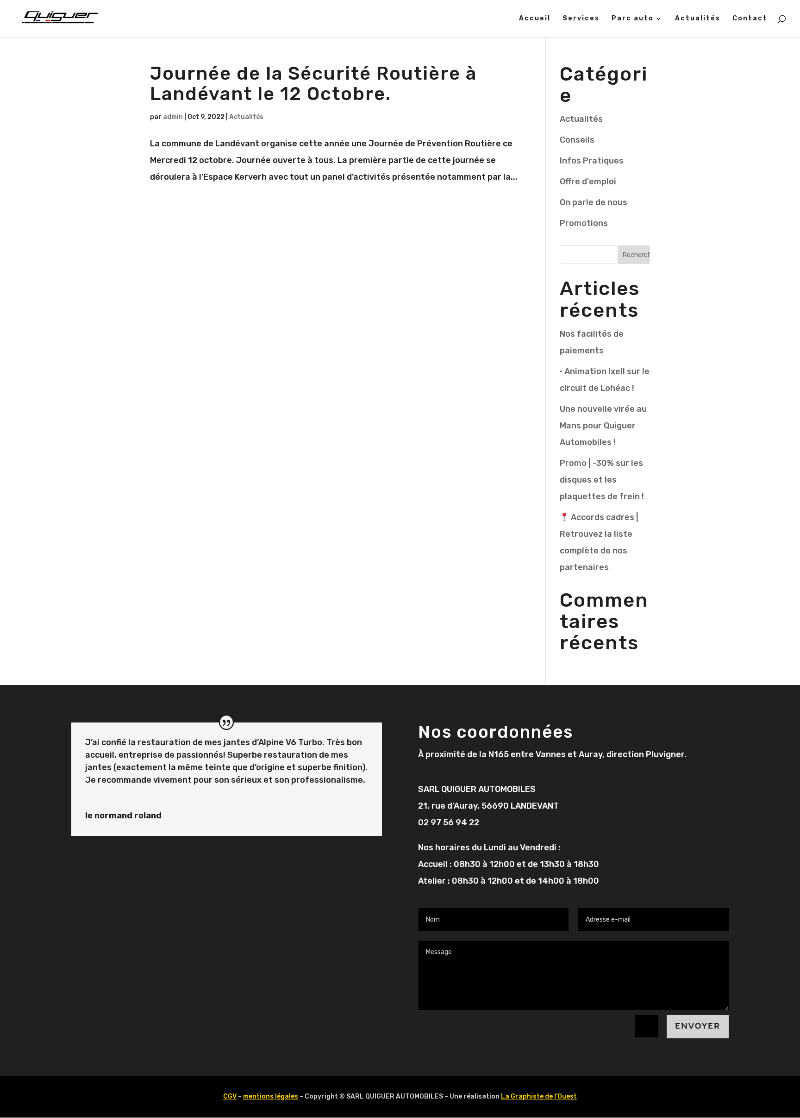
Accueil (534, 18)
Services (581, 18)
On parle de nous (593, 202)
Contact (750, 18)
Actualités (697, 18)
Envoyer (697, 1026)
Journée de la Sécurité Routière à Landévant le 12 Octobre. (313, 84)
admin (173, 117)
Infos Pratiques (592, 161)
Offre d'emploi (588, 181)
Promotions (584, 223)
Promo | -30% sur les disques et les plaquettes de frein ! (602, 480)
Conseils (577, 140)
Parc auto (633, 18)
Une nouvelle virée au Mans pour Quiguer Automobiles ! (603, 425)
